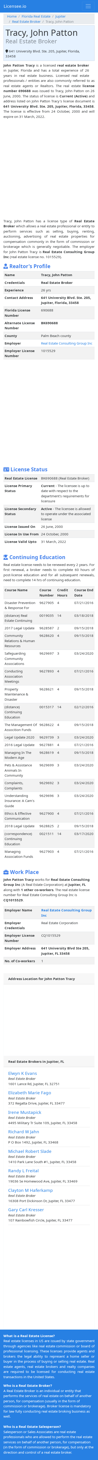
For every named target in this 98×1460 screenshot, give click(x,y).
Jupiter (60, 16)
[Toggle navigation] (88, 6)
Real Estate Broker (26, 21)
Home (12, 16)
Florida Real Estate (36, 16)
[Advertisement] (49, 168)
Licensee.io (15, 6)
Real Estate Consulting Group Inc (66, 343)
